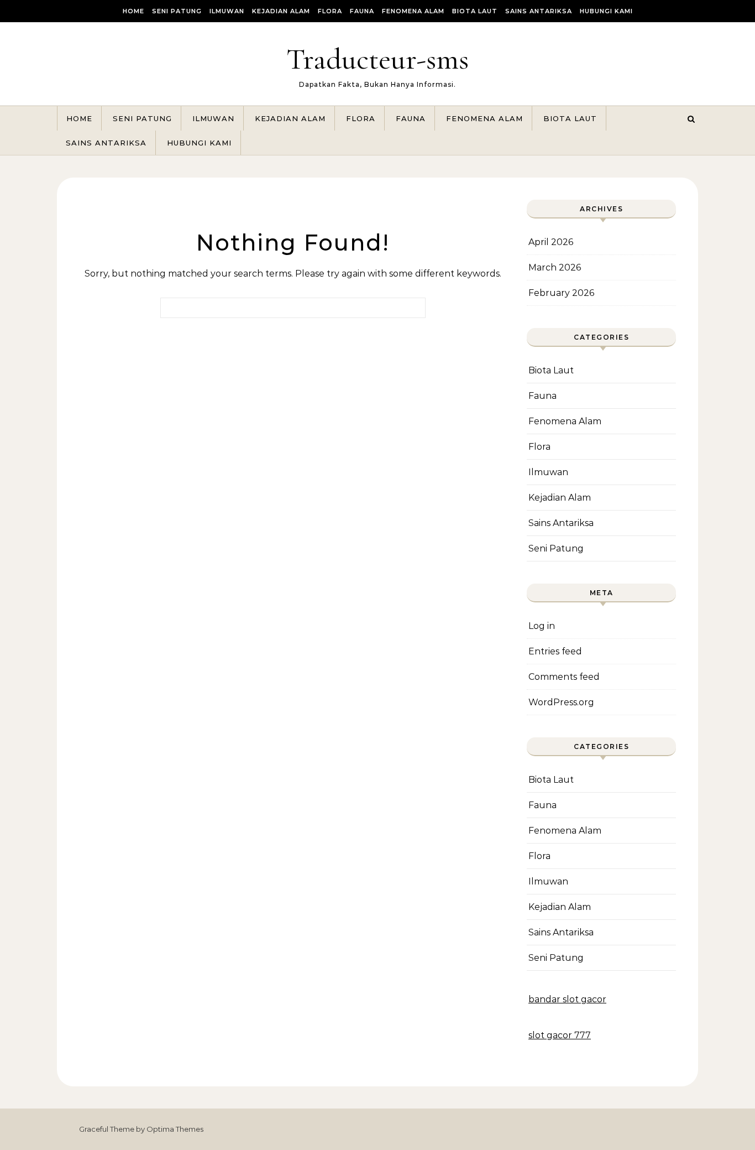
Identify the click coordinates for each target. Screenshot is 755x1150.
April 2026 (550, 242)
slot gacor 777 (559, 1035)
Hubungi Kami (606, 11)
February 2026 (561, 293)
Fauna (362, 11)
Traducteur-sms (377, 59)
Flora (330, 11)
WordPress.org (561, 702)
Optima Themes (174, 1129)
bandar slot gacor (567, 999)
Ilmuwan (226, 11)
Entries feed (555, 651)
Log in (541, 626)
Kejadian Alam (281, 11)
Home (133, 11)
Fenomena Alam (413, 11)
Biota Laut (474, 11)
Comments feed (564, 677)
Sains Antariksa (538, 11)
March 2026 (554, 267)
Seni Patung (177, 11)
